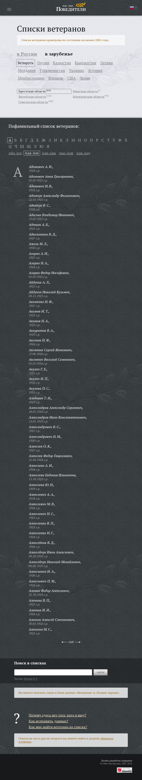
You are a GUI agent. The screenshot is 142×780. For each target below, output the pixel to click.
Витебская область (32, 96)
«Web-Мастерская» (111, 763)
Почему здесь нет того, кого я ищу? (57, 715)
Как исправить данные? (48, 721)
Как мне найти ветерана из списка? (58, 727)
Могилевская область (88, 96)
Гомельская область (33, 102)
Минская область (85, 91)
